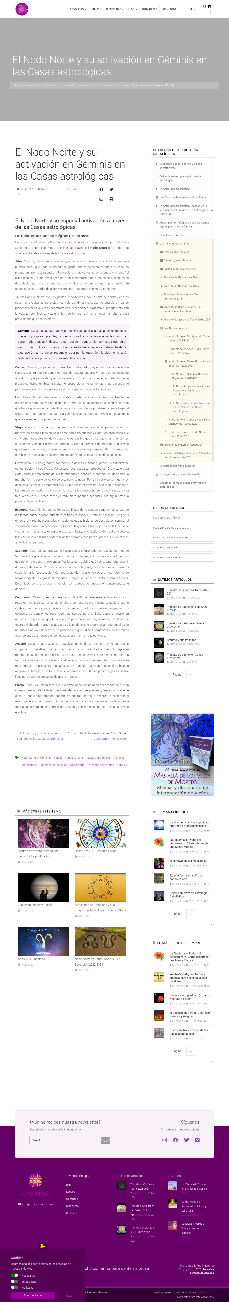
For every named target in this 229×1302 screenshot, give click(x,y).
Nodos (57, 757)
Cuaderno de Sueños (167, 547)
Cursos (96, 9)
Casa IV (31, 685)
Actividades (149, 9)
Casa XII (32, 367)
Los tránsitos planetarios (174, 243)
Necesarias (28, 1275)
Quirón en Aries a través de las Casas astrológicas (189, 1031)
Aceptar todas (33, 1295)
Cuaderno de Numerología (171, 527)
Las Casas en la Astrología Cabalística (182, 197)
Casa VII (35, 550)
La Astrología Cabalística (174, 189)
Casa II (30, 297)
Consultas (77, 11)
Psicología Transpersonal (171, 537)
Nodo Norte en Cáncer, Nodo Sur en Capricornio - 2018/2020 (190, 421)
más (211, 924)
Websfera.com (206, 1292)
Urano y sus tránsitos (176, 252)
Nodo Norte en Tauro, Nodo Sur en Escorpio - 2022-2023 (189, 363)
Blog (130, 11)
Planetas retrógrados (171, 235)
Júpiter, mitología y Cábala (180, 269)
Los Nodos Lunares (175, 328)
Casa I (35, 330)
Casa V (33, 643)
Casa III (29, 261)
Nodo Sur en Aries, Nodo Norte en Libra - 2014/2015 (189, 434)
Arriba (72, 733)
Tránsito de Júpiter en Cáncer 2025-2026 (185, 656)
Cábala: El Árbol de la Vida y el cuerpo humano (192, 1228)
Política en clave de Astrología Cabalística (189, 894)
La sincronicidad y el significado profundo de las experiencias (190, 824)
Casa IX (29, 463)
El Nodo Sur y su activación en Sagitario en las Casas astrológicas (191, 390)
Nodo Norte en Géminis (36, 757)
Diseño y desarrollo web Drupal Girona (175, 1292)
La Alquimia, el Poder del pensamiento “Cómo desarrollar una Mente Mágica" (189, 843)
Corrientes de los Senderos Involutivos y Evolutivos (193, 1206)
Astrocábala (29, 765)
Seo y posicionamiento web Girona (195, 1297)
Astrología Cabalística (53, 765)
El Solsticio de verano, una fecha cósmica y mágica (190, 1014)
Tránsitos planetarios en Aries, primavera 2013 (182, 296)
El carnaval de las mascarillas (188, 861)
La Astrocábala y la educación (177, 465)
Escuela (70, 1191)
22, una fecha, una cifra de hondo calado (186, 877)
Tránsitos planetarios (100, 765)
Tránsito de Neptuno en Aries (181, 286)
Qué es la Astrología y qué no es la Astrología (180, 178)
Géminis (118, 757)
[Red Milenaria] (35, 1180)
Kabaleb (122, 765)
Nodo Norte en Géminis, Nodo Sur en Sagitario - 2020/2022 (189, 376)
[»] (192, 9)
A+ (76, 189)
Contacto (169, 9)
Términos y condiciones (95, 1292)
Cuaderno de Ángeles (167, 557)
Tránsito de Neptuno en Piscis (182, 277)
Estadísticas (29, 1281)
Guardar (69, 1296)
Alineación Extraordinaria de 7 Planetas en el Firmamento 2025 (187, 455)
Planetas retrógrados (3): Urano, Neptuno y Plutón (190, 997)
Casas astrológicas (73, 253)
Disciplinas (112, 11)
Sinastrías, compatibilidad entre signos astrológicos (182, 485)
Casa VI (38, 597)
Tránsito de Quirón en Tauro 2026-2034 (187, 319)
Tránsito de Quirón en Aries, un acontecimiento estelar (182, 309)
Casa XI (29, 397)
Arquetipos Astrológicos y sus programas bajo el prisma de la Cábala (184, 224)
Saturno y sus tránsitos (178, 260)
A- (68, 189)
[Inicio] (22, 9)
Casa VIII (35, 509)
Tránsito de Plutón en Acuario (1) (183, 444)
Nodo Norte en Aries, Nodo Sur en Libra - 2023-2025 (189, 351)
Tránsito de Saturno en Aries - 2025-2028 (185, 625)
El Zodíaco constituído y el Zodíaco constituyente (180, 166)
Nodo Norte (77, 765)
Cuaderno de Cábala (167, 517)
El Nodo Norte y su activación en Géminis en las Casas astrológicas (191, 407)
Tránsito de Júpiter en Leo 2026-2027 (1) (187, 608)
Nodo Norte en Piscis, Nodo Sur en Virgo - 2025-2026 (189, 338)
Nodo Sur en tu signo (47, 602)
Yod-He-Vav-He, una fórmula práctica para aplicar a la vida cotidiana (188, 978)
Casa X (30, 427)
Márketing (27, 1287)
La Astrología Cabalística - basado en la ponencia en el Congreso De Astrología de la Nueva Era (186, 210)
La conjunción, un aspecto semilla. (180, 474)
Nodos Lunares (74, 757)
